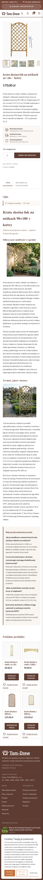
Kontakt (25, 806)
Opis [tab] (8, 183)
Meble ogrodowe (8, 806)
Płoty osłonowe (7, 794)
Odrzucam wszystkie (21, 873)
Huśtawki (5, 810)
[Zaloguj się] (27, 13)
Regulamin (26, 802)
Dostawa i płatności (30, 790)
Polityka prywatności (30, 798)
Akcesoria (5, 813)
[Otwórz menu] (39, 13)
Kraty (12, 167)
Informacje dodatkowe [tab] (22, 184)
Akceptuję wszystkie (9, 873)
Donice (4, 802)
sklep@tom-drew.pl (9, 768)
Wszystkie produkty (9, 790)
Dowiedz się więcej (12, 726)
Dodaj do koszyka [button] (12, 677)
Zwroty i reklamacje (29, 794)
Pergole (4, 798)
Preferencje (34, 873)
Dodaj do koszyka (27, 155)
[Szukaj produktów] (22, 13)
